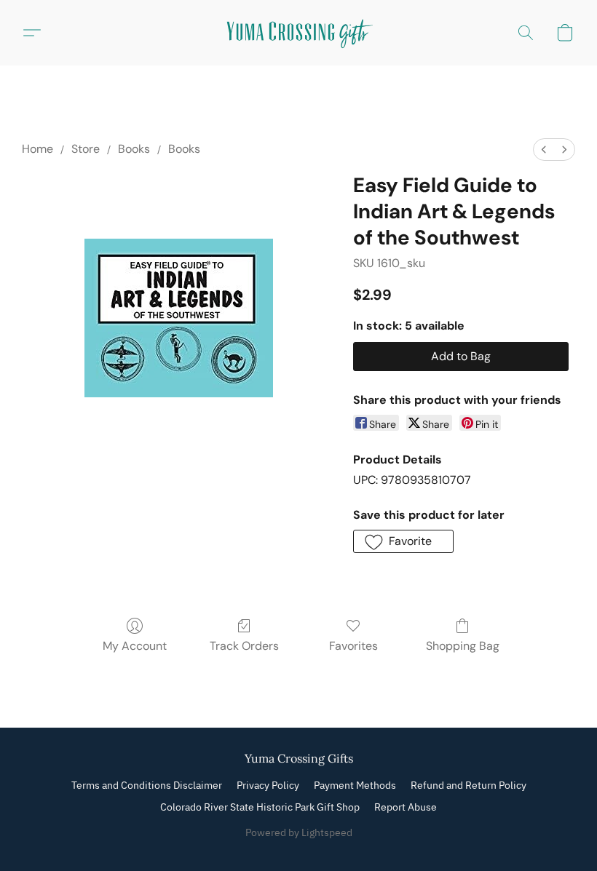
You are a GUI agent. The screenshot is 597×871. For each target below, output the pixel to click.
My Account (135, 645)
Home (37, 148)
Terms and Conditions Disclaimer (146, 785)
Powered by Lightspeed (298, 832)
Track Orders (244, 645)
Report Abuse (405, 807)
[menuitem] (544, 149)
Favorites (353, 645)
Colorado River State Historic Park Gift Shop (260, 807)
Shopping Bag (462, 645)
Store (85, 148)
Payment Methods (355, 785)
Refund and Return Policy (468, 785)
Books (134, 148)
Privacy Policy (268, 785)
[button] (298, 32)
